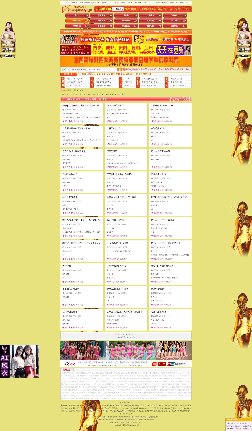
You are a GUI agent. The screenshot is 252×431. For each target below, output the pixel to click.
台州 (98, 94)
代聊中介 (150, 21)
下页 (135, 334)
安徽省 (103, 82)
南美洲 (183, 85)
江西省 (108, 82)
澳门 (176, 79)
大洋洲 (173, 85)
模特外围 (77, 26)
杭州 (63, 94)
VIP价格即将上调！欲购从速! (236, 423)
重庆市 (144, 79)
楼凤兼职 (101, 21)
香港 (172, 79)
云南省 (144, 82)
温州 (94, 94)
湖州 (76, 94)
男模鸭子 (175, 26)
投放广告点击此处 (126, 402)
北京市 (69, 79)
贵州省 (154, 79)
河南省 (108, 85)
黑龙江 (79, 82)
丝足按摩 (126, 21)
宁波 (72, 94)
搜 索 (121, 69)
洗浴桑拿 (150, 15)
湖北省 (103, 85)
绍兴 (68, 94)
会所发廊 (77, 21)
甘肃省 (154, 82)
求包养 (126, 15)
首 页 (77, 15)
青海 (150, 85)
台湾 (180, 79)
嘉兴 (81, 94)
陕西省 (149, 82)
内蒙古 (74, 82)
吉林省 (69, 85)
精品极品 (126, 26)
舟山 (102, 94)
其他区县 (113, 94)
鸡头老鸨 (175, 21)
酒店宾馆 (175, 15)
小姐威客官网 (106, 365)
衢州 (107, 94)
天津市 (74, 79)
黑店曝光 (101, 15)
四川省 (149, 79)
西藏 (143, 85)
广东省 (127, 79)
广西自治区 (128, 82)
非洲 (180, 82)
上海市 (98, 79)
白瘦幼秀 (101, 26)
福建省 (98, 82)
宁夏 (147, 85)
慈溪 (119, 94)
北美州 (178, 85)
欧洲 (176, 82)
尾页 (130, 334)
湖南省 (98, 85)
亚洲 (172, 82)
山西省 (69, 82)
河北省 (79, 79)
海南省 (127, 85)
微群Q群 (150, 26)
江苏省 (103, 79)
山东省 (79, 85)
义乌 (123, 94)
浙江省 (108, 79)
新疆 (154, 85)
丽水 (89, 94)
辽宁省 (74, 85)
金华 (85, 94)
